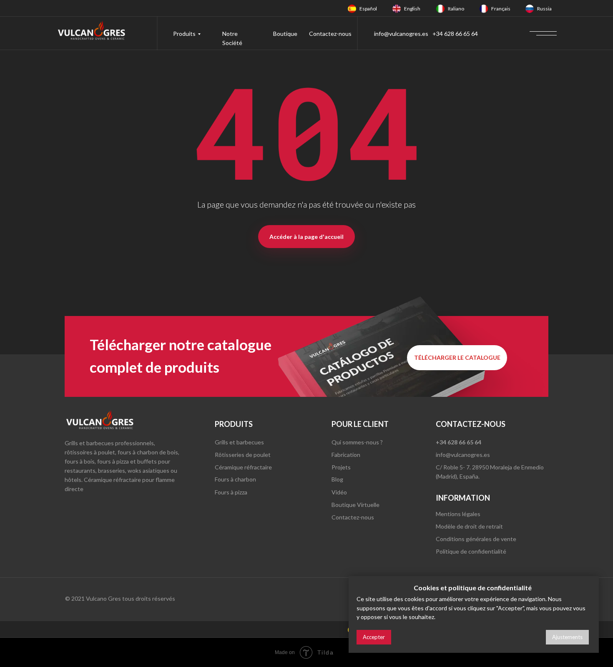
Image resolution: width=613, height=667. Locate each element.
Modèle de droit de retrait (469, 526)
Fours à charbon (235, 479)
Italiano (456, 8)
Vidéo (339, 492)
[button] (457, 357)
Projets (341, 467)
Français (500, 8)
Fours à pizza (231, 492)
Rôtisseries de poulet (243, 454)
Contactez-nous (330, 33)
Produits (184, 33)
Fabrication (346, 454)
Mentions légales (458, 513)
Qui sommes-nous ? (357, 442)
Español (368, 8)
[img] (352, 9)
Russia (544, 8)
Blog (337, 479)
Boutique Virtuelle (355, 504)
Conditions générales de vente (476, 538)
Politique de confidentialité (471, 551)
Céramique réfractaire (243, 467)
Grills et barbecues (239, 442)
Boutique (285, 33)
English (412, 8)
